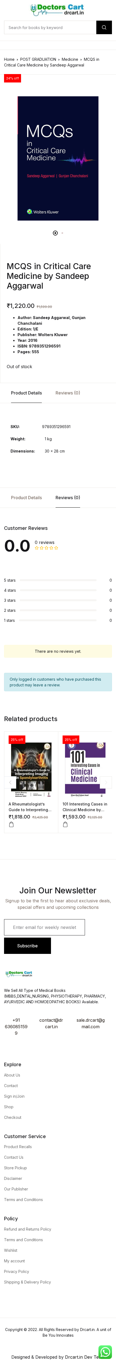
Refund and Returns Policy (27, 1229)
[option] (58, 158)
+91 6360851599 (16, 1026)
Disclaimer (13, 1178)
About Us (12, 1075)
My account (14, 1261)
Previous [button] (10, 782)
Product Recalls (18, 1146)
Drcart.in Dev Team (84, 1357)
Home (9, 59)
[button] (11, 824)
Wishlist (10, 1250)
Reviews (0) (68, 393)
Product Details (26, 393)
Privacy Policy (16, 1271)
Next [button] (106, 782)
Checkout (12, 1117)
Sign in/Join (14, 1096)
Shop (8, 1106)
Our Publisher (16, 1189)
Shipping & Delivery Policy (27, 1282)
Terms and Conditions (23, 1199)
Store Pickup (15, 1167)
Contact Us (13, 1157)
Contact (11, 1085)
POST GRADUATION (38, 59)
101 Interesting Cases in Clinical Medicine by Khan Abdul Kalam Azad (85, 810)
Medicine (70, 59)
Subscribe (27, 945)
